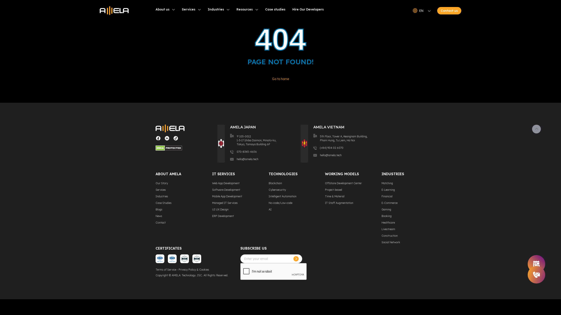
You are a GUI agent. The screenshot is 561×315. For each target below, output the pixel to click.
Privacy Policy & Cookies (194, 269)
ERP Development (223, 216)
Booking (387, 216)
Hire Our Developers (308, 9)
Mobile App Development (227, 196)
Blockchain (275, 183)
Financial (387, 196)
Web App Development (226, 183)
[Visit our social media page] (158, 140)
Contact (161, 222)
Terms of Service (166, 269)
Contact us (449, 11)
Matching (387, 183)
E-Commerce (390, 203)
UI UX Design (220, 209)
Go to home (280, 79)
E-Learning (388, 189)
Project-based (333, 189)
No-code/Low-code (280, 203)
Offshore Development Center (343, 183)
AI (270, 209)
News (159, 216)
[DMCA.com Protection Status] (170, 148)
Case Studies (164, 203)
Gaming (386, 209)
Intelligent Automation (282, 196)
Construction (390, 235)
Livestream (388, 229)
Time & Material (334, 196)
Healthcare (388, 222)
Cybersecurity (277, 189)
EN (421, 10)
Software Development (226, 189)
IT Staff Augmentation (339, 203)
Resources (244, 9)
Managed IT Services (225, 203)
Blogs (159, 209)
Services (188, 9)
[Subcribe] (296, 258)
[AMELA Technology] (114, 10)
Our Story (162, 183)
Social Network (391, 242)
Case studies (275, 9)
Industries (216, 9)
